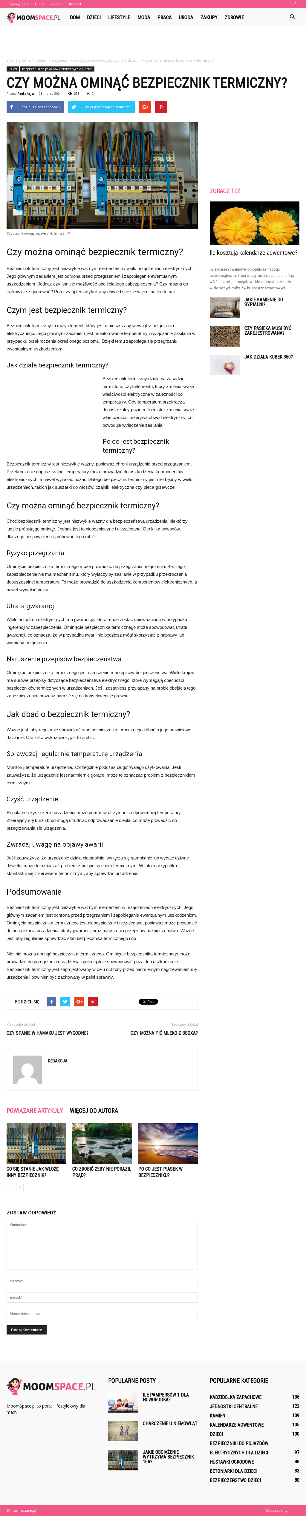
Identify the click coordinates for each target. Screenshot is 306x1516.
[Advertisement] (153, 42)
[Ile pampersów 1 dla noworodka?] (123, 1403)
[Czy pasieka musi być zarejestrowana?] (225, 336)
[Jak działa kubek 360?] (225, 365)
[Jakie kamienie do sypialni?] (225, 307)
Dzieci (94, 17)
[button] (292, 17)
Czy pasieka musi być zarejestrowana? (267, 330)
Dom (75, 17)
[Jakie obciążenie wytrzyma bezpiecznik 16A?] (123, 1460)
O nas (39, 4)
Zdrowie (234, 17)
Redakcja (25, 93)
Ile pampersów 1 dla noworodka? (166, 1397)
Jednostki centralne (234, 1406)
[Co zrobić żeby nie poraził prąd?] (102, 1143)
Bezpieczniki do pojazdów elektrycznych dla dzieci (57, 69)
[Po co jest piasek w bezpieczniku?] (168, 1143)
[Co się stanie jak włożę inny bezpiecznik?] (36, 1143)
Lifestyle (119, 17)
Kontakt (75, 4)
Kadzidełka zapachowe (235, 1397)
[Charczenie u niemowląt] (123, 1431)
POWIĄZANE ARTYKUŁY (35, 1110)
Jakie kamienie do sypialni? (263, 302)
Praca (164, 17)
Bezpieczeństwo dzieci (235, 1480)
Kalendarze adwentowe (237, 1425)
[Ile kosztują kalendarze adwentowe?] (254, 223)
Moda (143, 17)
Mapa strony (276, 1510)
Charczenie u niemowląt (170, 1423)
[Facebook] (294, 4)
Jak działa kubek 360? (268, 357)
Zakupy (209, 17)
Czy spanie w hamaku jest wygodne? (47, 1033)
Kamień (217, 1416)
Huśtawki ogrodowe (232, 1462)
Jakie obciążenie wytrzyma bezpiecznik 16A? (168, 1456)
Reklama (56, 4)
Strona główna (18, 4)
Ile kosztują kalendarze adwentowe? (254, 252)
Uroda (186, 17)
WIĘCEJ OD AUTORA (94, 1110)
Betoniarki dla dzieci (233, 1471)
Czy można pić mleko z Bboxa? (164, 1033)
